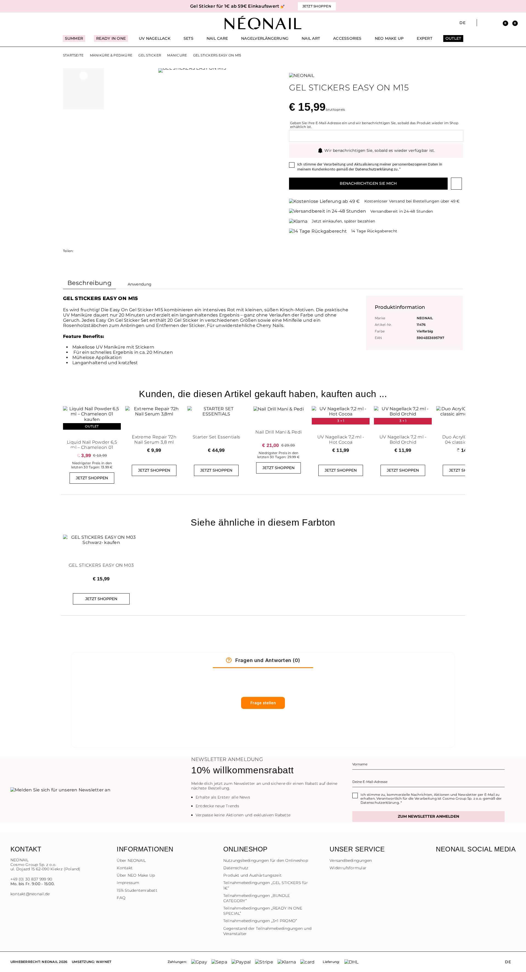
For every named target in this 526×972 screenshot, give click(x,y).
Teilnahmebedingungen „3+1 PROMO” (260, 920)
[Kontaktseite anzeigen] (22, 22)
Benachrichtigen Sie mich (368, 183)
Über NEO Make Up (136, 875)
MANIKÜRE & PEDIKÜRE (111, 55)
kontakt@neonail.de (30, 894)
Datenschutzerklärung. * (381, 802)
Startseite (73, 55)
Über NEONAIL (131, 860)
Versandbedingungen (351, 860)
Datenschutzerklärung (374, 169)
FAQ (121, 897)
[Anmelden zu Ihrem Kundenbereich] (493, 22)
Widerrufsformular (348, 867)
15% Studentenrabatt (137, 890)
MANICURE (177, 55)
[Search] (484, 22)
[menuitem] (74, 41)
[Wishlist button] (456, 184)
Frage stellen (263, 702)
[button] (104, 6)
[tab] (89, 284)
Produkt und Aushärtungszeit (252, 875)
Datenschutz (235, 867)
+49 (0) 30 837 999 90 (31, 879)
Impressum (128, 882)
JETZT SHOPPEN (92, 477)
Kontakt (125, 867)
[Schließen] (514, 6)
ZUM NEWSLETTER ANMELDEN (428, 816)
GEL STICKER (149, 55)
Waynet (103, 962)
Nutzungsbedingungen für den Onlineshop (265, 860)
